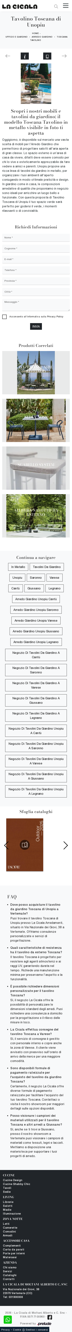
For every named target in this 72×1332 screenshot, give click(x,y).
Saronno (36, 577)
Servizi (7, 1271)
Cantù (15, 588)
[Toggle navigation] (66, 5)
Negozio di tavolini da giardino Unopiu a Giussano (36, 776)
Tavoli (7, 1188)
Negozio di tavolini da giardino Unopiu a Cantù (36, 731)
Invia (36, 326)
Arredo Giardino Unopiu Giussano (36, 631)
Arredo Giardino (42, 37)
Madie (7, 1210)
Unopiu (17, 577)
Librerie (8, 1202)
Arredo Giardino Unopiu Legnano (36, 642)
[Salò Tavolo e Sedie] (7, 56)
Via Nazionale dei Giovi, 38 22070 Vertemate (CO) (21, 1291)
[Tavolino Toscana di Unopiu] (19, 6)
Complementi (12, 1246)
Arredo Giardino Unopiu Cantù (36, 599)
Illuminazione (12, 1214)
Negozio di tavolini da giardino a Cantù (36, 655)
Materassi (10, 1257)
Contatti (9, 1279)
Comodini (9, 1232)
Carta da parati (13, 1250)
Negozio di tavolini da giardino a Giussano (36, 700)
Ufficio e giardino (17, 37)
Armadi (7, 1236)
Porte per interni (14, 1253)
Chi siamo (10, 1268)
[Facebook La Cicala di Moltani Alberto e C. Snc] (49, 1317)
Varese (54, 577)
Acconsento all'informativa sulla (36, 316)
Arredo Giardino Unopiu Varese (36, 620)
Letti (6, 1224)
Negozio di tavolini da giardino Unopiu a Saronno (36, 746)
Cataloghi (10, 1275)
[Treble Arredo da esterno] (64, 56)
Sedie (7, 1192)
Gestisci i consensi (37, 1329)
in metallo (18, 567)
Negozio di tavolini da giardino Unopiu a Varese (36, 761)
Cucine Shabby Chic (16, 1184)
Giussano (34, 588)
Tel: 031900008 (13, 1297)
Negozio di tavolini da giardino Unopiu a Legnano (36, 791)
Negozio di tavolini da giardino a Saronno (36, 670)
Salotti (8, 1206)
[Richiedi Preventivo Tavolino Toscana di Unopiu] (24, 56)
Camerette (10, 1228)
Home (35, 33)
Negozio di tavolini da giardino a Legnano (36, 715)
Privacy (5, 1329)
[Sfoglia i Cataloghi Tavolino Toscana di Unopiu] (47, 56)
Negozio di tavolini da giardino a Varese (36, 685)
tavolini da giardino (47, 567)
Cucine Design (12, 1180)
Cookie (17, 1329)
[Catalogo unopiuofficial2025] (24, 845)
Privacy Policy (55, 316)
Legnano (55, 588)
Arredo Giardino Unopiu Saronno (36, 609)
